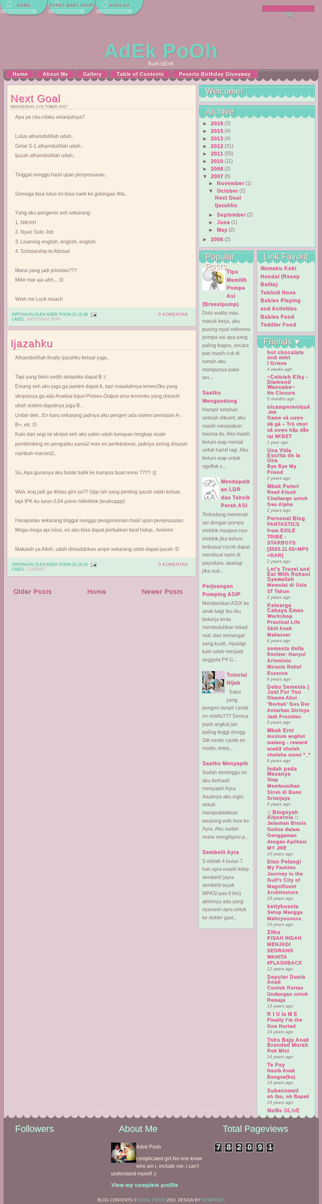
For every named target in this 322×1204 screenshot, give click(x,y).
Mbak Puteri (283, 486)
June (223, 222)
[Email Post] (93, 314)
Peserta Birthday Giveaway (215, 74)
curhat (36, 569)
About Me (55, 74)
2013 (217, 138)
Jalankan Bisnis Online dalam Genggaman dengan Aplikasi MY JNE (287, 835)
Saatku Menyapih (225, 763)
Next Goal (35, 98)
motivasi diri (44, 319)
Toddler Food (278, 324)
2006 (217, 239)
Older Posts (32, 591)
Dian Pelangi (284, 861)
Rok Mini (278, 1050)
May (222, 229)
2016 (217, 123)
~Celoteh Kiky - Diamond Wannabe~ (287, 382)
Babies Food (277, 316)
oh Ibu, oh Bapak (288, 1096)
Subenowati (282, 1090)
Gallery (92, 74)
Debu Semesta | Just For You (288, 689)
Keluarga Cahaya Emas (285, 607)
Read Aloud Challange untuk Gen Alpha (287, 498)
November (230, 183)
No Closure (281, 392)
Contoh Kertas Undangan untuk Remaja (287, 994)
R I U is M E (282, 1014)
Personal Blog (286, 518)
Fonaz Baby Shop (72, 5)
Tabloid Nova (278, 292)
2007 (217, 176)
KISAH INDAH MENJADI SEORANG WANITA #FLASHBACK (284, 950)
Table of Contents (140, 74)
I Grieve (276, 363)
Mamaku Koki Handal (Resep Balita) (280, 276)
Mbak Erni (280, 730)
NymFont (213, 1200)
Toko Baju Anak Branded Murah (288, 1042)
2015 (217, 131)
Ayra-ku (119, 5)
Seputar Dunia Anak (286, 979)
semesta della (285, 648)
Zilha (273, 932)
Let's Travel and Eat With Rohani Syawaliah (288, 574)
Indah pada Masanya (282, 771)
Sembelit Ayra (220, 852)
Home (24, 5)
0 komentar (173, 314)
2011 (217, 153)
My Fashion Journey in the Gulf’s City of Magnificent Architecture (285, 879)
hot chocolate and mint (285, 355)
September (231, 214)
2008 (217, 168)
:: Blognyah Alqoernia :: (282, 814)
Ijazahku (31, 343)
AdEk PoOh (161, 51)
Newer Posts (162, 591)
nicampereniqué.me (288, 409)
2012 (217, 146)
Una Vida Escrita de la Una (283, 455)
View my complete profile (144, 1185)
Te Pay (276, 1064)
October (227, 190)
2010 (217, 161)
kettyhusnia (282, 906)
